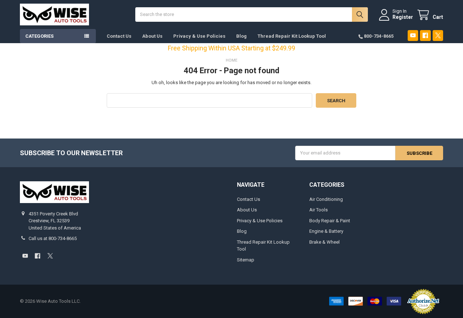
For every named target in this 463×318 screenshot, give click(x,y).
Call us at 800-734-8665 (53, 238)
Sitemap (245, 260)
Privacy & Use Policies (199, 36)
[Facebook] (425, 35)
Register (402, 17)
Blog (241, 36)
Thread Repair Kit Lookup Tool (292, 36)
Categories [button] (39, 36)
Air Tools (318, 209)
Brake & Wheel (324, 242)
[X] (438, 35)
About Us (152, 36)
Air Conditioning (326, 199)
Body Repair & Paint (329, 220)
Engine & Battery (326, 231)
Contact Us (119, 36)
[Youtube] (413, 35)
